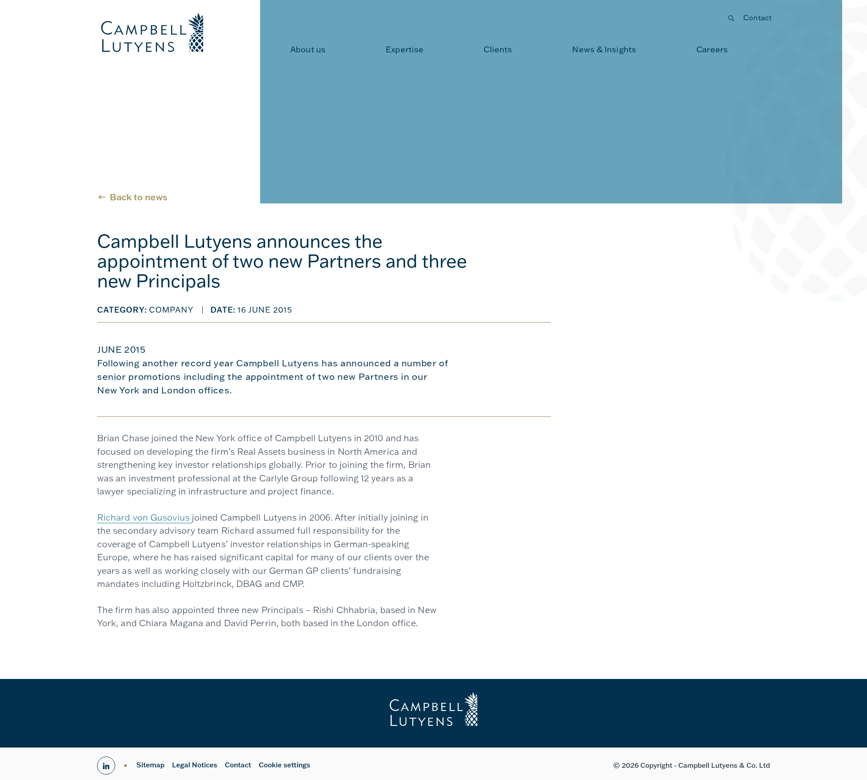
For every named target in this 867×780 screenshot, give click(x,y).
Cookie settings (284, 765)
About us (308, 49)
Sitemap (150, 765)
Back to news (139, 197)
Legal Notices (194, 765)
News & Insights (604, 49)
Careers (712, 49)
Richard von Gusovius (144, 517)
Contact (757, 17)
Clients (498, 49)
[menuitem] (308, 49)
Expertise (405, 49)
